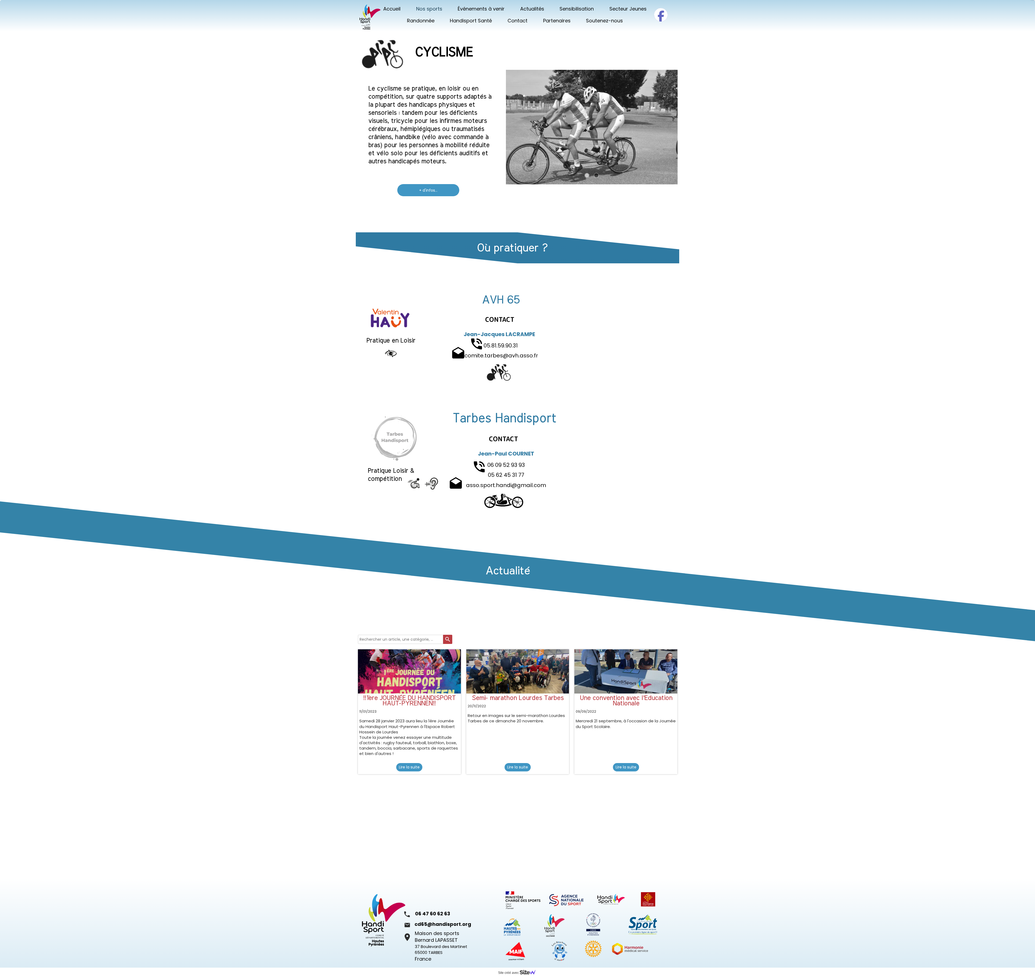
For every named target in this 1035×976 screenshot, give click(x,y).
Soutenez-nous (604, 20)
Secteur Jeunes (628, 8)
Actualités (532, 8)
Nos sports (429, 8)
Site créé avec (509, 973)
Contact (517, 20)
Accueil (392, 8)
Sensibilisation (577, 8)
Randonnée (420, 20)
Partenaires (557, 20)
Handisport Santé (471, 20)
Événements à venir (481, 8)
